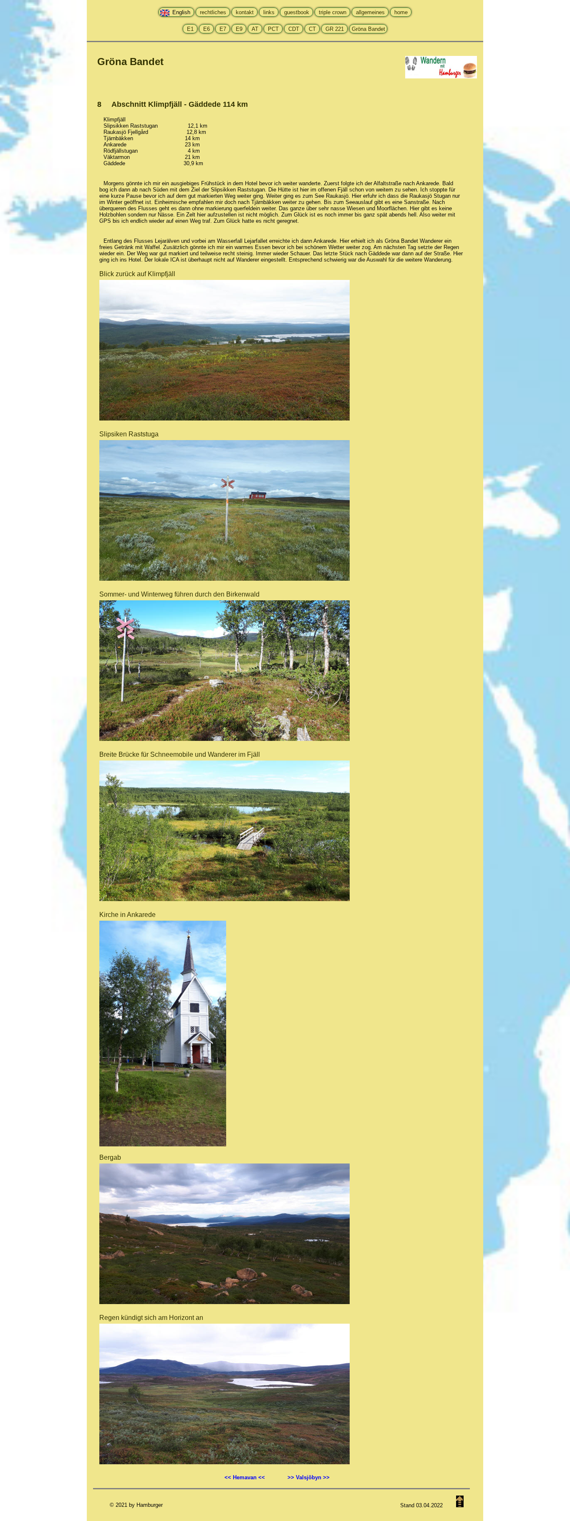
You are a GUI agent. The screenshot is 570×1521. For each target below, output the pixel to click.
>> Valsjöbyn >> (309, 1477)
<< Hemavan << (249, 1477)
